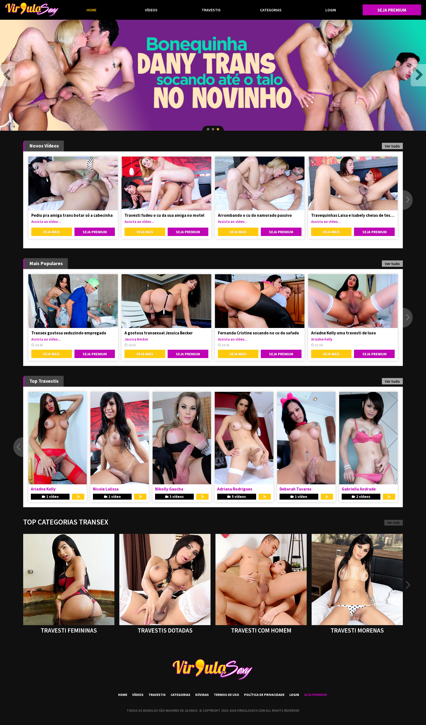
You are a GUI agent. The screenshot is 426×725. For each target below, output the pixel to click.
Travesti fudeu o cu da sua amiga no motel (164, 215)
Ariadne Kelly (321, 339)
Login (330, 9)
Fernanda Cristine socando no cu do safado (258, 333)
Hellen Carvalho (357, 489)
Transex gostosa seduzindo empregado (68, 333)
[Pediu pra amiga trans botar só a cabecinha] (73, 183)
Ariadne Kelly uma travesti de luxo (343, 333)
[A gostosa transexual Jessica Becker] (166, 301)
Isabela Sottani (45, 489)
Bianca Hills (290, 489)
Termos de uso (226, 694)
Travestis (211, 9)
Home (91, 9)
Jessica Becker (136, 339)
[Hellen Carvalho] (368, 438)
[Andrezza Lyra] (244, 438)
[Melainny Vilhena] (119, 438)
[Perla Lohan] (182, 438)
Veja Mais (51, 232)
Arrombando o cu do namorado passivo (255, 215)
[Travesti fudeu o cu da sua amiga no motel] (166, 183)
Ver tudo (392, 146)
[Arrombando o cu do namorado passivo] (259, 183)
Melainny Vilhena (109, 489)
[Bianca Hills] (306, 438)
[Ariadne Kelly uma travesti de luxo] (353, 301)
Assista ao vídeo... (46, 221)
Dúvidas (202, 694)
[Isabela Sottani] (57, 438)
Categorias (271, 9)
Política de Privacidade (264, 694)
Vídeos (151, 9)
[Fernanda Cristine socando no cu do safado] (259, 301)
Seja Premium (391, 10)
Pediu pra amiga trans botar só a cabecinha (72, 215)
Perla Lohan (166, 489)
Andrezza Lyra (230, 489)
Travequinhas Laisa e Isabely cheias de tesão (353, 215)
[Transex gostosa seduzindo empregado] (73, 301)
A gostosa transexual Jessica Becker (158, 333)
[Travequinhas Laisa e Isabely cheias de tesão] (353, 183)
